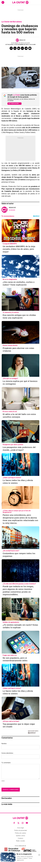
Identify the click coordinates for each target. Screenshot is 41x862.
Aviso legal (20, 828)
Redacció (22, 40)
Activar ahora (13, 103)
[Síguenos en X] (18, 823)
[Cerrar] (39, 855)
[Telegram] (26, 48)
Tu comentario (6, 762)
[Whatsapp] (22, 48)
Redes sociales (20, 841)
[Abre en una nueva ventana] (12, 849)
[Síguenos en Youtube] (27, 823)
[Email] (29, 48)
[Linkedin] (18, 48)
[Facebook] (11, 48)
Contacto (20, 838)
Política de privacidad (20, 830)
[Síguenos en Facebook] (14, 823)
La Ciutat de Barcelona (11, 22)
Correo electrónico (7, 753)
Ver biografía (12, 209)
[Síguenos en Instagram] (23, 823)
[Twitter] (15, 48)
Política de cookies (20, 833)
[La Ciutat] (20, 2)
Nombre (4, 743)
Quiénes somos (20, 835)
